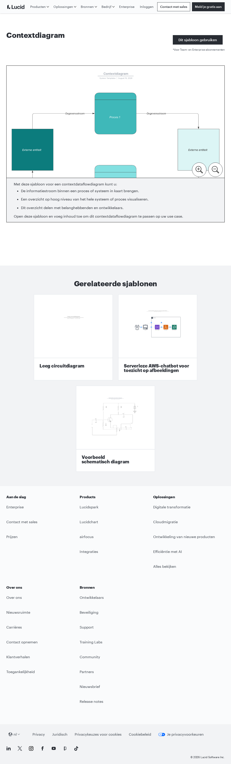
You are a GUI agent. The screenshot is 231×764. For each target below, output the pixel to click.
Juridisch (59, 735)
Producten (38, 7)
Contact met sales (173, 7)
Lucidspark (89, 507)
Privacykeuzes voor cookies (98, 734)
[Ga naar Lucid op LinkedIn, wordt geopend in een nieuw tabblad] (8, 748)
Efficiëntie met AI (167, 551)
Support (87, 627)
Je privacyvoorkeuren (181, 735)
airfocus (87, 536)
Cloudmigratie (165, 522)
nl (15, 734)
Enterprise (126, 7)
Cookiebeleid (140, 735)
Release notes (91, 701)
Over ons (14, 597)
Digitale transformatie (171, 507)
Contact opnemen (22, 642)
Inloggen (147, 7)
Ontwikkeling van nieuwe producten (184, 536)
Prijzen (12, 536)
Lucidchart (89, 522)
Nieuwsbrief (90, 686)
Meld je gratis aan (208, 7)
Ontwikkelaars (92, 597)
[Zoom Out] (215, 169)
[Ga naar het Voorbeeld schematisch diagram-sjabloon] (115, 428)
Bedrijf (106, 7)
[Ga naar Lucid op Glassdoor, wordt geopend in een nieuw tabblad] (65, 748)
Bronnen (87, 7)
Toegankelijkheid (20, 671)
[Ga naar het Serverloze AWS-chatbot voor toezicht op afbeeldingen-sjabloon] (157, 337)
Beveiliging (89, 612)
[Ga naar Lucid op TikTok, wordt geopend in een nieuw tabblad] (76, 748)
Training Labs (91, 642)
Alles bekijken (164, 566)
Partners (87, 671)
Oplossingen (63, 7)
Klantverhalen (18, 657)
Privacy (38, 735)
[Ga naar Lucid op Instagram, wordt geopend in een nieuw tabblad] (31, 748)
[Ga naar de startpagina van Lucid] (17, 6)
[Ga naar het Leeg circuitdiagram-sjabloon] (73, 337)
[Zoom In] (199, 169)
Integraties (89, 551)
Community (90, 657)
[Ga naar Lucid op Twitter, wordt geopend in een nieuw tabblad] (20, 748)
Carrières (14, 627)
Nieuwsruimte (18, 612)
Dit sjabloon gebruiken (197, 40)
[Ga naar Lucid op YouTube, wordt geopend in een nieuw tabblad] (53, 748)
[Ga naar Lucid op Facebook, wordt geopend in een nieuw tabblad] (42, 748)
